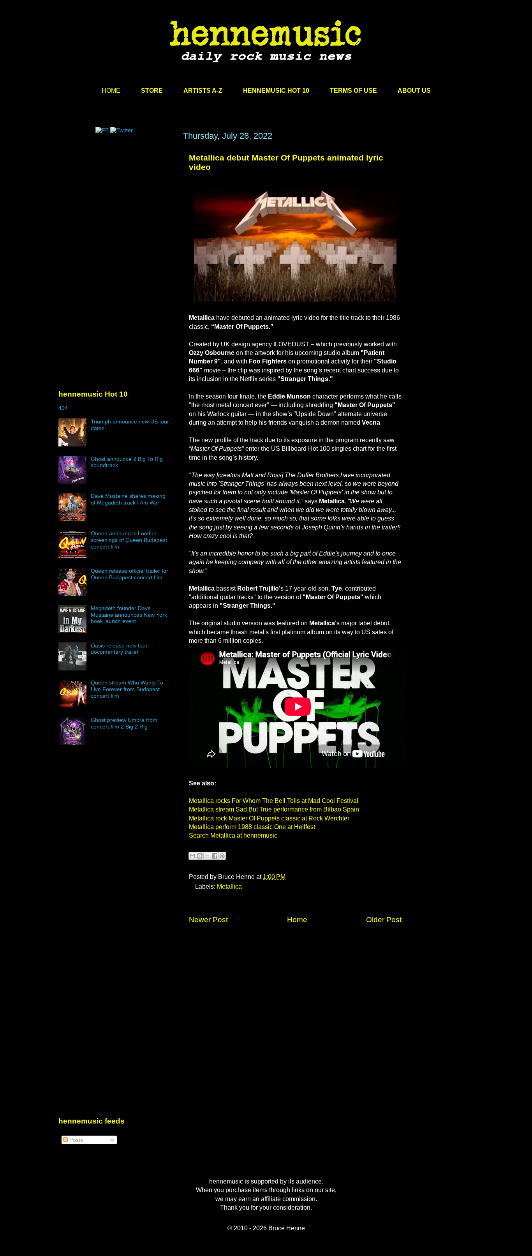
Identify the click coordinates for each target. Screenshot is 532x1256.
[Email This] (192, 856)
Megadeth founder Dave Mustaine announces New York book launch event (129, 614)
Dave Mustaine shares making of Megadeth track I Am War (128, 499)
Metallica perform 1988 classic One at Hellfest (252, 827)
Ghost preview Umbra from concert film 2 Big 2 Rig (124, 723)
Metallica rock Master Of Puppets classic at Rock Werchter (269, 818)
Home (297, 920)
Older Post (384, 920)
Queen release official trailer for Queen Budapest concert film (129, 574)
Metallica (229, 886)
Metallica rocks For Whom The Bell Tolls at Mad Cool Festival (273, 800)
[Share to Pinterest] (222, 856)
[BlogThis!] (200, 856)
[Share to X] (207, 856)
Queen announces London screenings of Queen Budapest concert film (129, 540)
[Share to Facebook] (214, 856)
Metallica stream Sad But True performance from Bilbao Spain (274, 809)
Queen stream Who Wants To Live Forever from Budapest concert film (127, 689)
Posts (75, 1140)
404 (63, 408)
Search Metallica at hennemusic (233, 835)
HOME (111, 90)
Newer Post (208, 920)
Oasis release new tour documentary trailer (119, 648)
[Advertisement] (116, 205)
